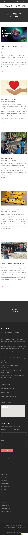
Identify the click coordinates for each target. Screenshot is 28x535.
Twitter (14, 309)
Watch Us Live (5, 502)
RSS (14, 313)
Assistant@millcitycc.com (7, 388)
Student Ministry (5, 499)
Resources (4, 496)
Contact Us (4, 468)
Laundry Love (4, 474)
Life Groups (4, 480)
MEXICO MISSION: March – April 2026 (10, 365)
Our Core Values (5, 486)
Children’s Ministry (5, 465)
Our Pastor (4, 489)
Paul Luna (4, 50)
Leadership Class (5, 477)
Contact (19, 532)
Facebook (14, 306)
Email (2, 440)
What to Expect (5, 505)
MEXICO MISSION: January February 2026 (11, 370)
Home (3, 458)
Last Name (17, 429)
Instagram (14, 311)
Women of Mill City (6, 511)
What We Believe (5, 508)
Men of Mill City (5, 483)
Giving (2, 471)
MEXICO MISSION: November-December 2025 (13, 375)
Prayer (3, 493)
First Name (4, 429)
